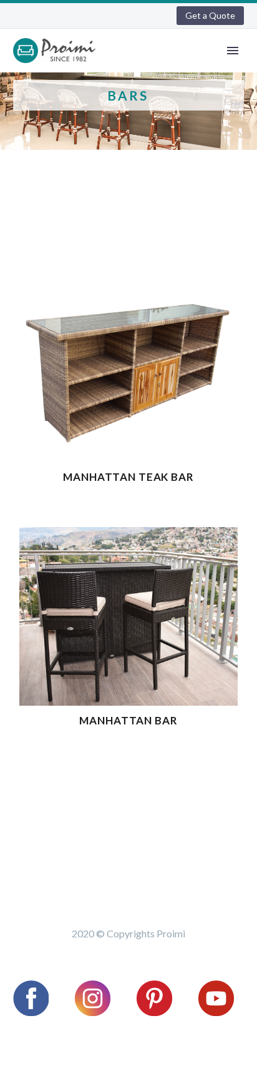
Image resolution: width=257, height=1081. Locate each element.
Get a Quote (210, 15)
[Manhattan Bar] (128, 616)
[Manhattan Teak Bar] (128, 373)
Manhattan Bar (128, 720)
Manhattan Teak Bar (128, 476)
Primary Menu (232, 50)
